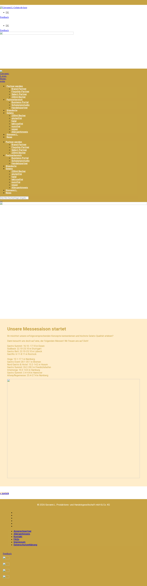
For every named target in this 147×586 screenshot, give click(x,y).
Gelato (10, 113)
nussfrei (15, 126)
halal (14, 121)
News (9, 137)
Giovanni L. (12, 134)
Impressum (20, 523)
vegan (14, 129)
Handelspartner (19, 107)
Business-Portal (20, 102)
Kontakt (18, 518)
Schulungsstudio (20, 105)
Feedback (4, 17)
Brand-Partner (18, 88)
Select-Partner (19, 94)
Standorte (12, 110)
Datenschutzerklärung (26, 526)
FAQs (17, 520)
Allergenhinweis (19, 131)
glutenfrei (16, 118)
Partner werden (15, 86)
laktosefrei (17, 123)
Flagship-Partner (20, 91)
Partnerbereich (15, 99)
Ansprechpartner (23, 512)
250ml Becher (18, 97)
